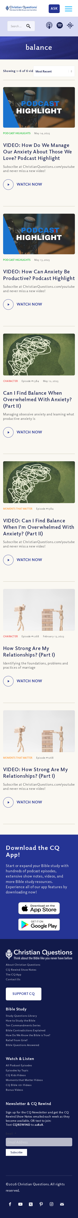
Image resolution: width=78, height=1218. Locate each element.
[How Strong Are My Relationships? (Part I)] (39, 613)
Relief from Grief (16, 1040)
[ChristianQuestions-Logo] (21, 8)
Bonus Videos (14, 1089)
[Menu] (66, 8)
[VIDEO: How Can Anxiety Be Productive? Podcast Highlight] (39, 234)
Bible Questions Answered (22, 1045)
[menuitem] (66, 8)
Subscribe (16, 1152)
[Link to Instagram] (51, 1204)
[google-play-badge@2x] (39, 925)
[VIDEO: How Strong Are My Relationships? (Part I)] (39, 734)
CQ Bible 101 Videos (19, 1085)
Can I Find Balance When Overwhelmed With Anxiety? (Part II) (37, 399)
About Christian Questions (23, 964)
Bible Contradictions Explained (26, 1030)
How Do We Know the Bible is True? (28, 1035)
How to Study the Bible (20, 1020)
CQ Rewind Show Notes (21, 969)
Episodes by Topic (17, 1070)
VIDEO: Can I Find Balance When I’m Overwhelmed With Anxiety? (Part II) (38, 526)
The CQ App (13, 974)
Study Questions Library (21, 1015)
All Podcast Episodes (19, 1065)
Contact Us (13, 979)
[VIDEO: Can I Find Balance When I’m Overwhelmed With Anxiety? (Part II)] (39, 491)
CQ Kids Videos (16, 1075)
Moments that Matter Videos (24, 1080)
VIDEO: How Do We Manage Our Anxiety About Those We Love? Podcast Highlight (37, 151)
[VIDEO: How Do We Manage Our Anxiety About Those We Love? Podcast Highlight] (39, 107)
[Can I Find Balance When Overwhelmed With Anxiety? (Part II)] (39, 364)
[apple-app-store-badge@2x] (39, 908)
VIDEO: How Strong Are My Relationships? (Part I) (35, 772)
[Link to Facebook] (10, 1204)
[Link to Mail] (62, 1204)
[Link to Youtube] (20, 1204)
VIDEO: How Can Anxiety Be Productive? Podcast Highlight (39, 274)
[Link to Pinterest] (41, 1204)
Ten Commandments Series (23, 1025)
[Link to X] (31, 1204)
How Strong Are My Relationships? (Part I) (29, 651)
